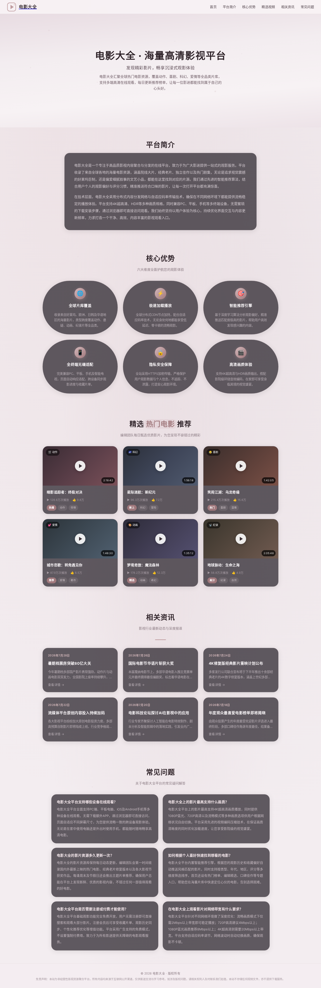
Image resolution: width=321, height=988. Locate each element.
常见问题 (307, 7)
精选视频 (268, 7)
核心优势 (248, 7)
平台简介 (229, 7)
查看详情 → (56, 685)
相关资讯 (288, 7)
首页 (213, 7)
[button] (80, 466)
